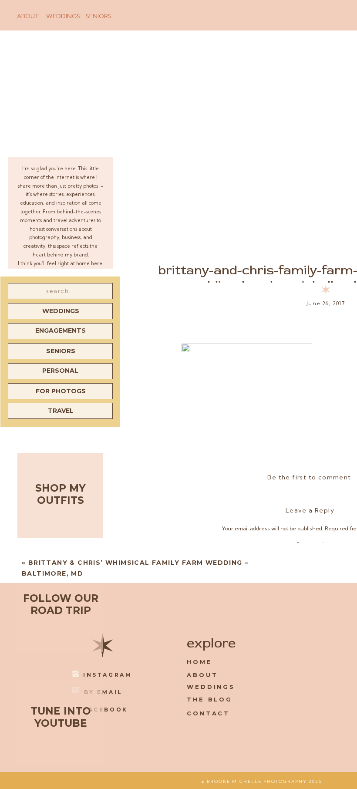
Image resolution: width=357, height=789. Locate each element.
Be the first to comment (309, 477)
